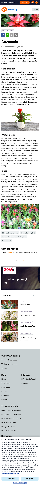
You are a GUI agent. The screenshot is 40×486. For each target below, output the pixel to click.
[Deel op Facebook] (3, 35)
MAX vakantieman (8, 423)
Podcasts (4, 399)
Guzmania (6, 237)
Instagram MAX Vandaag (11, 414)
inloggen (10, 252)
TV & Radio (5, 383)
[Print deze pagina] (16, 35)
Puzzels (4, 391)
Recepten (5, 395)
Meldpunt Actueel (8, 427)
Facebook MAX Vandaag (11, 410)
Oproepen (25, 383)
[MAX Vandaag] (9, 9)
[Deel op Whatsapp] (7, 35)
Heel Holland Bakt (8, 431)
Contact (4, 368)
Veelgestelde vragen (9, 364)
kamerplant (6, 241)
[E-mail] (11, 35)
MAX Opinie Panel (28, 379)
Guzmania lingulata (19, 237)
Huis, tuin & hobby (8, 30)
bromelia (24, 233)
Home (3, 379)
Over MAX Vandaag (9, 360)
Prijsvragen (5, 387)
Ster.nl (25, 261)
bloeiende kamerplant (10, 233)
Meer (35, 296)
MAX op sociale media (10, 418)
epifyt (32, 233)
